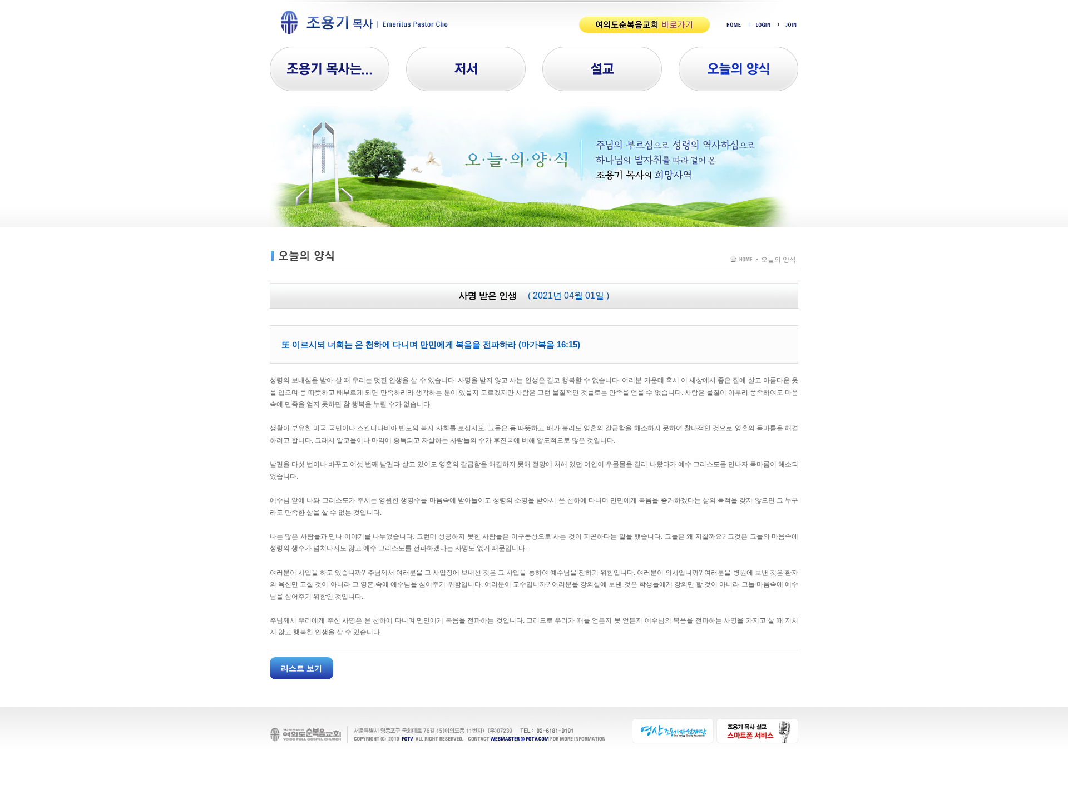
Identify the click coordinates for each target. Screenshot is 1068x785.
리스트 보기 (301, 668)
